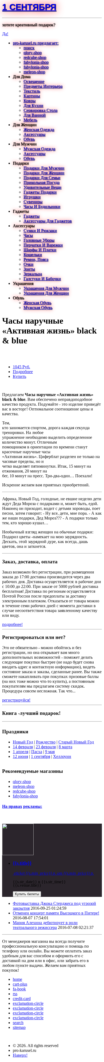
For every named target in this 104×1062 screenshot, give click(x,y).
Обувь (29, 139)
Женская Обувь (37, 302)
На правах (12, 806)
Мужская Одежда (39, 148)
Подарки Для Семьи (41, 177)
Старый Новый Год (76, 742)
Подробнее (23, 371)
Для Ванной (34, 115)
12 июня (20, 756)
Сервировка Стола (40, 110)
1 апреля (20, 751)
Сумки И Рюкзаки (40, 230)
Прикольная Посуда (41, 182)
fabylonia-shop (36, 62)
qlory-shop (32, 52)
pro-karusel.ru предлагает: (35, 43)
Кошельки (32, 254)
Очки (28, 264)
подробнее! (12, 624)
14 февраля (23, 747)
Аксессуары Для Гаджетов (47, 221)
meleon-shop (34, 71)
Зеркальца (32, 274)
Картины (31, 96)
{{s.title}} (22, 863)
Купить (19, 376)
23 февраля (46, 747)
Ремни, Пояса (35, 259)
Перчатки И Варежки (43, 245)
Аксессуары (34, 134)
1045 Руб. (21, 367)
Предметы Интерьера (42, 86)
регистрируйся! (16, 700)
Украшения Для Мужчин (46, 288)
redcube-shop (34, 57)
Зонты (29, 269)
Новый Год (23, 742)
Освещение (33, 81)
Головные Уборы (38, 240)
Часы (28, 235)
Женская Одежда (38, 129)
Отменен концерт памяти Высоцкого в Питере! (56, 913)
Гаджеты (31, 216)
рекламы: (32, 806)
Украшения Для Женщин (46, 293)
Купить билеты (27, 894)
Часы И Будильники (41, 206)
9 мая (50, 751)
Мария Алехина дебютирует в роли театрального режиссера (45, 925)
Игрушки (32, 197)
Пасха (36, 751)
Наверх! (20, 1055)
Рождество (45, 742)
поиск (28, 47)
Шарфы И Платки (39, 249)
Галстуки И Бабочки (42, 278)
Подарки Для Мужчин (43, 168)
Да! (5, 34)
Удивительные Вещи (42, 187)
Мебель (30, 120)
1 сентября (29, 7)
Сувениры (32, 201)
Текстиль (31, 91)
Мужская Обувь (37, 307)
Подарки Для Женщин (43, 172)
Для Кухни (33, 105)
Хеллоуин (62, 756)
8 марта (65, 747)
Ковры (29, 100)
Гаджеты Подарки (40, 192)
